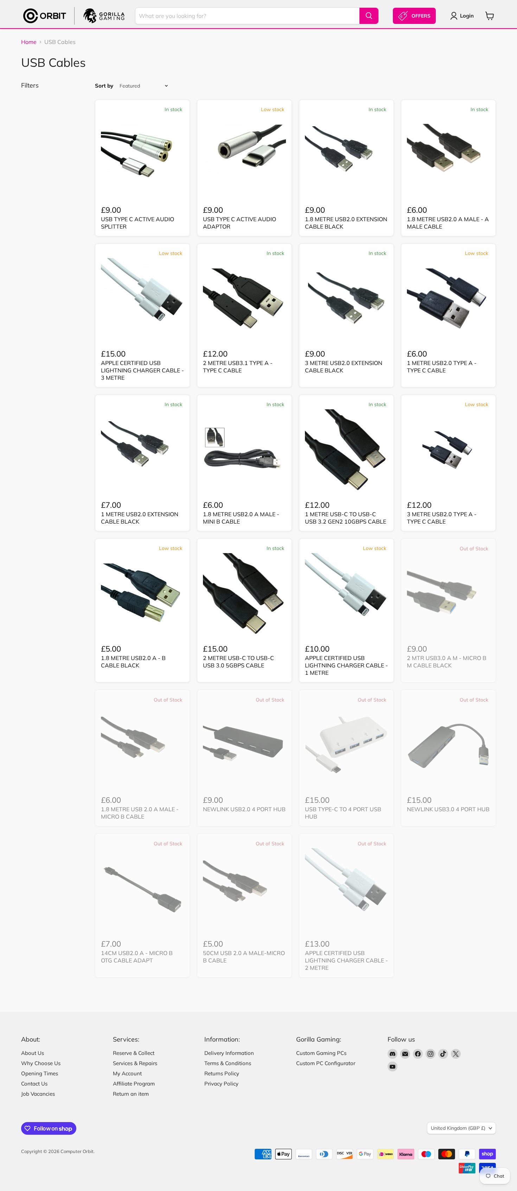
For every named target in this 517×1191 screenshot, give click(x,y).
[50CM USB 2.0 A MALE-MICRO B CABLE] (244, 889)
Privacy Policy (221, 1083)
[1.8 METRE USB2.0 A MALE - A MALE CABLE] (448, 155)
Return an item (131, 1093)
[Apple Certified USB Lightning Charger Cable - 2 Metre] (346, 889)
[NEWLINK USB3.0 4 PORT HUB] (448, 745)
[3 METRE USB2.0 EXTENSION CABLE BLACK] (346, 299)
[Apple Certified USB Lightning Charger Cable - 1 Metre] (346, 594)
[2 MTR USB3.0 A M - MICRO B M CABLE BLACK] (448, 594)
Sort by (104, 86)
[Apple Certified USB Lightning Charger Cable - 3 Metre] (142, 299)
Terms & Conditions (227, 1063)
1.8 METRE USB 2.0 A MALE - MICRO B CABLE (140, 813)
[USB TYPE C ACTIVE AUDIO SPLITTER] (142, 155)
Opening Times (39, 1073)
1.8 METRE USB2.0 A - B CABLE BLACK (133, 661)
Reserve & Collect (133, 1053)
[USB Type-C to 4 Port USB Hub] (346, 745)
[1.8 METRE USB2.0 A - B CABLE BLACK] (142, 594)
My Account (127, 1073)
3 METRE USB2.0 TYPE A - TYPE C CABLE (442, 518)
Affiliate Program (134, 1083)
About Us (32, 1053)
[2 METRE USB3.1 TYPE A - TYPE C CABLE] (244, 299)
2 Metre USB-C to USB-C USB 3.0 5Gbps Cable (238, 661)
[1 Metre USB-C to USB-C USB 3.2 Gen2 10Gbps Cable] (346, 450)
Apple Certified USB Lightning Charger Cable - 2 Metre (346, 960)
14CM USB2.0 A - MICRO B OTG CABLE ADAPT (137, 956)
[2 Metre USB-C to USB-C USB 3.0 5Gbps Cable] (244, 594)
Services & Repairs (135, 1063)
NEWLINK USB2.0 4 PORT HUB (244, 809)
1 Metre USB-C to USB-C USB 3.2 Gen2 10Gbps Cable (345, 518)
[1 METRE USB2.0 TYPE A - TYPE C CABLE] (448, 299)
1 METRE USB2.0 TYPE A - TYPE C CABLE (442, 366)
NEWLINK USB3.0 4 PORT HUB (448, 809)
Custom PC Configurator (325, 1063)
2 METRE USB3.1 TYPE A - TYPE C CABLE (238, 366)
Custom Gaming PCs (321, 1053)
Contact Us (34, 1083)
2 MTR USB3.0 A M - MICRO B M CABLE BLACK (446, 661)
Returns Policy (221, 1073)
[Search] (368, 16)
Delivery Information (229, 1053)
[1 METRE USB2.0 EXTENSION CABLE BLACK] (142, 450)
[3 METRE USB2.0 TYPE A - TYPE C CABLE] (448, 450)
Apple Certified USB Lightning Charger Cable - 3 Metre (142, 370)
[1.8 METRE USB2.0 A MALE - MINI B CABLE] (244, 450)
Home (29, 42)
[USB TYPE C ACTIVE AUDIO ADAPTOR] (244, 155)
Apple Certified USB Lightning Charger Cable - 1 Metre (346, 665)
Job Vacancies (38, 1093)
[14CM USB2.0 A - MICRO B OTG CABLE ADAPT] (142, 889)
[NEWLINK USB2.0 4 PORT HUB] (244, 745)
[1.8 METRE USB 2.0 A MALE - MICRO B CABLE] (142, 745)
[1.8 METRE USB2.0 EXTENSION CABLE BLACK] (346, 155)
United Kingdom (458, 1128)
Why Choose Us (40, 1063)
